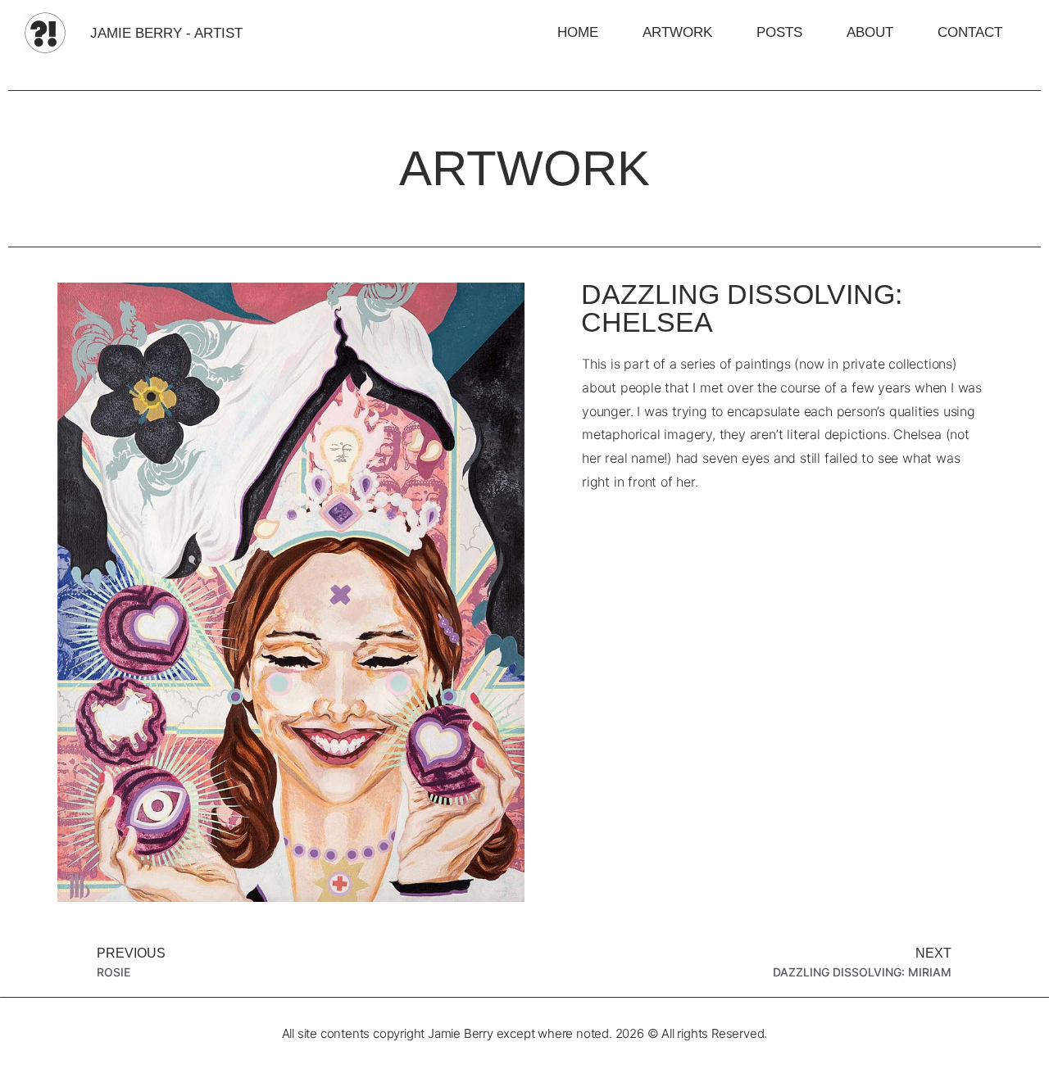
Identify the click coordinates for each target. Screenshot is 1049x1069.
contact (970, 32)
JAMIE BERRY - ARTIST (166, 33)
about (870, 32)
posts (779, 32)
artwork (677, 32)
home (577, 32)
